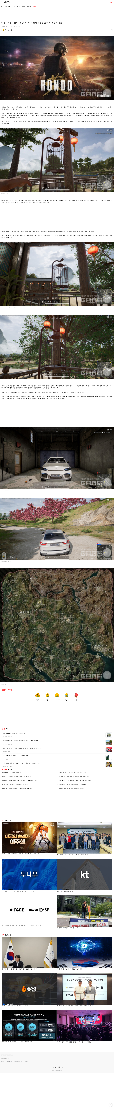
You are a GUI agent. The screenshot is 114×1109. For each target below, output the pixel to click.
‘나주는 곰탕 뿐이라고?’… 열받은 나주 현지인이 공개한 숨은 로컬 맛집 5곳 (21, 763)
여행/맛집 (7, 6)
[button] (110, 1104)
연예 (18, 6)
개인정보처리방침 (9, 1061)
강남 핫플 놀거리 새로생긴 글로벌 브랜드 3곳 (14, 733)
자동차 (4, 751)
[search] (111, 2)
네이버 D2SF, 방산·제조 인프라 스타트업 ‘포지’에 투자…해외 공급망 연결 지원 (23, 925)
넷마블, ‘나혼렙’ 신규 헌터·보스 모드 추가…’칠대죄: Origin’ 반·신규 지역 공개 (22, 853)
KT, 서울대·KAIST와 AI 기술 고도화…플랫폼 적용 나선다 (72, 854)
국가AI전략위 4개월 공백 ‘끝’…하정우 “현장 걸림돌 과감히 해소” (19, 969)
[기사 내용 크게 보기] (111, 29)
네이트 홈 (53, 1067)
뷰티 (13, 6)
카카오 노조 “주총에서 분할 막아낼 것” (67, 928)
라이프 (29, 6)
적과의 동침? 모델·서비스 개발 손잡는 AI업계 (69, 969)
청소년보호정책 (17, 1061)
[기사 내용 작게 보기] (109, 30)
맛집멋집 (5, 766)
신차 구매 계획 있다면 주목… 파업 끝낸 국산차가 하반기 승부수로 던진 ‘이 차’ (22, 748)
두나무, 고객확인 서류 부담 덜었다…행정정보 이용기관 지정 (18, 891)
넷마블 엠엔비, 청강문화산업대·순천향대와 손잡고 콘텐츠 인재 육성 (75, 1005)
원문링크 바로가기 (6, 690)
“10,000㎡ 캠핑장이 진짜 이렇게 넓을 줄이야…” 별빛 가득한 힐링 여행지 (20, 740)
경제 (23, 6)
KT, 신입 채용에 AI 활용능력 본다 (66, 891)
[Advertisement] (57, 13)
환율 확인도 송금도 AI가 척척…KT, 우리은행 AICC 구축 (17, 1041)
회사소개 (2, 1061)
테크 (34, 6)
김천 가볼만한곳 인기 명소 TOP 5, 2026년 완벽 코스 (15, 755)
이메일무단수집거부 (24, 1061)
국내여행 (5, 736)
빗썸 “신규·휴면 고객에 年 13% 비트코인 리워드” (15, 1005)
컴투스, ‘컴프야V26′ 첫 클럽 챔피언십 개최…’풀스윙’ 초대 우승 (74, 1042)
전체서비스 (60, 1067)
